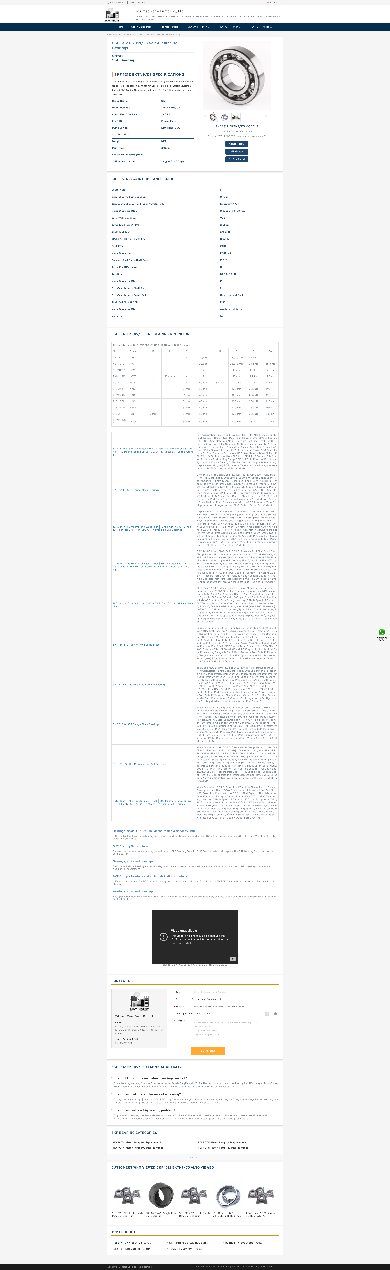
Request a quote (137, 2)
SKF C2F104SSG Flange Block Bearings (136, 724)
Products (119, 35)
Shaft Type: (118, 190)
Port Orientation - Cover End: (129, 295)
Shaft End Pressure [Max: (127, 154)
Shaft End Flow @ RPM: (125, 302)
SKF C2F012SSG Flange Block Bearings (136, 490)
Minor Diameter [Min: (124, 211)
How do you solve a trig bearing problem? (144, 1111)
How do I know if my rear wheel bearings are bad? (150, 1079)
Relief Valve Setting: (123, 218)
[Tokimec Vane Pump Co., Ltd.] (112, 15)
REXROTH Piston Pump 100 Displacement (263, 27)
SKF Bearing (131, 35)
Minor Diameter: (121, 253)
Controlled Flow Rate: (125, 114)
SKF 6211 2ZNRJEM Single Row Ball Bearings (139, 764)
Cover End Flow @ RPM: (125, 225)
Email (178, 992)
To (177, 999)
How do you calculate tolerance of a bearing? (147, 1095)
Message (179, 1021)
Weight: (116, 141)
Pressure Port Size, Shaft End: (129, 260)
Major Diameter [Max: (124, 309)
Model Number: (121, 107)
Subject (179, 1006)
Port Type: (118, 148)
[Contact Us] (382, 635)
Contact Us (124, 1267)
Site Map (136, 1267)
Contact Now (236, 144)
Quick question (184, 1013)
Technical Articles (169, 27)
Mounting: (117, 316)
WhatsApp (237, 151)
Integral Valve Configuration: (128, 197)
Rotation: (116, 274)
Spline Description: (123, 161)
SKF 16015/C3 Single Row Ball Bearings (136, 644)
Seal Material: (120, 134)
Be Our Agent (237, 159)
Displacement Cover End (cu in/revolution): (137, 204)
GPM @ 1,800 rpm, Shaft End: (128, 239)
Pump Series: (120, 128)
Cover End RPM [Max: (124, 267)
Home (120, 27)
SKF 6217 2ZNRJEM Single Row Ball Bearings (139, 684)
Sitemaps (147, 1267)
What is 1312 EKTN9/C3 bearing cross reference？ (236, 136)
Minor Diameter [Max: (124, 281)
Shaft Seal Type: (121, 232)
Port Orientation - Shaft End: (128, 288)
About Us (112, 1267)
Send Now (208, 1051)
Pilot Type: (117, 246)
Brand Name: (120, 101)
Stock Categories (141, 27)
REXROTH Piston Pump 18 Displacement (200, 27)
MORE (193, 1157)
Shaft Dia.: (118, 121)
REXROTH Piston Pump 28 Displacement (232, 27)
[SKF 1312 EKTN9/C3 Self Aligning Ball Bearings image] (237, 75)
